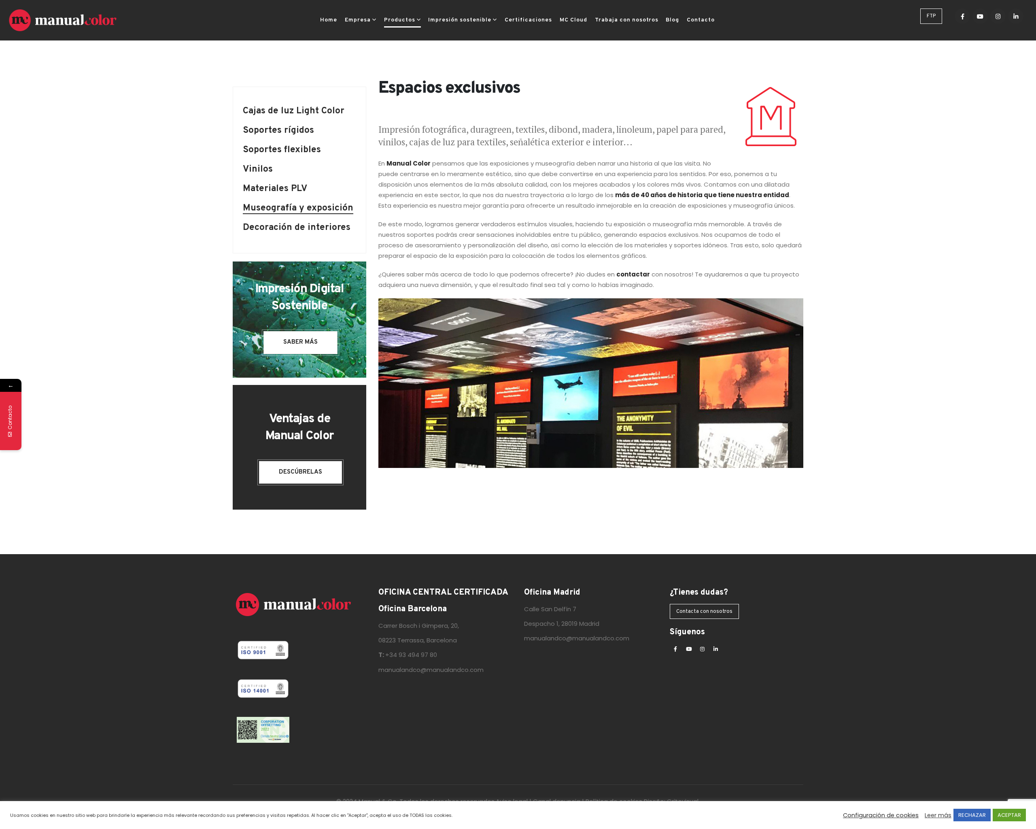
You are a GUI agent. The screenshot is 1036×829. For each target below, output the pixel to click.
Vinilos (258, 170)
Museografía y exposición (298, 209)
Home (328, 20)
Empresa (358, 20)
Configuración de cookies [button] (881, 815)
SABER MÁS (300, 342)
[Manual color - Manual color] (62, 20)
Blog (672, 20)
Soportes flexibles (282, 151)
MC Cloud (573, 20)
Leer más (938, 815)
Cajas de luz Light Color (293, 112)
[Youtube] (980, 16)
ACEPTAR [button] (1009, 815)
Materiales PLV (275, 190)
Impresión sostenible (459, 20)
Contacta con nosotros (704, 611)
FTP (931, 16)
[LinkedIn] (1015, 16)
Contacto (701, 20)
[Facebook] (962, 16)
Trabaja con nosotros (626, 20)
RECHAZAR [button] (972, 815)
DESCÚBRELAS (300, 472)
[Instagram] (998, 16)
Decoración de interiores (296, 228)
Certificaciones (528, 20)
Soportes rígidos (278, 131)
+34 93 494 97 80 (411, 654)
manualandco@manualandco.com (431, 669)
